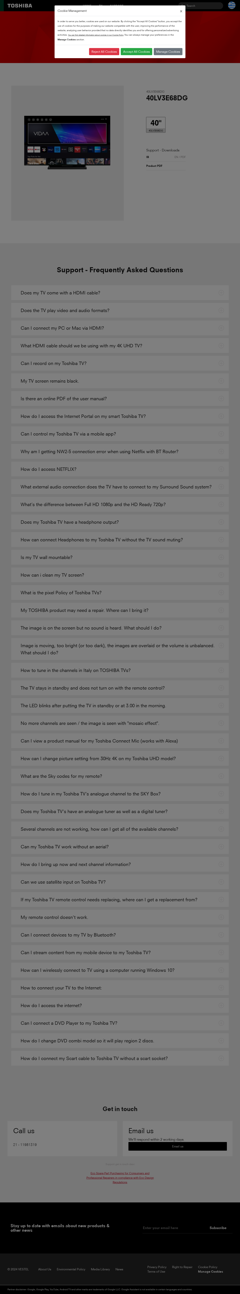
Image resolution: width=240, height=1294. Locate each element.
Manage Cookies (168, 51)
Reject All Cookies (104, 51)
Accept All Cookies (136, 51)
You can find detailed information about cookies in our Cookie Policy (96, 35)
